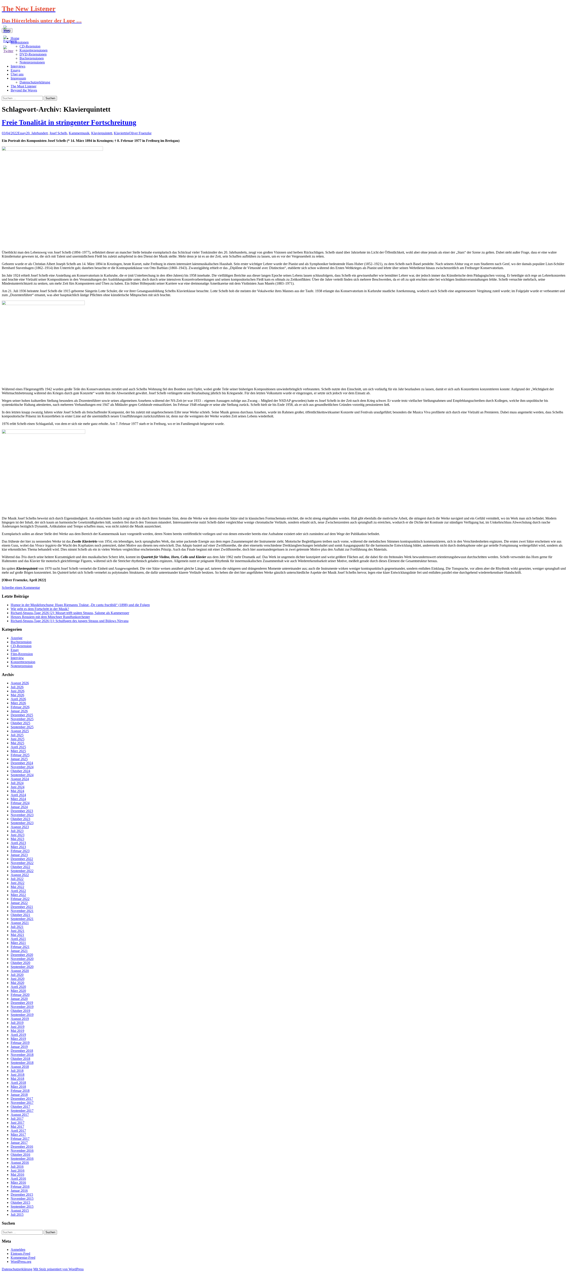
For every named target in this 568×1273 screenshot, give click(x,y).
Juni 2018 (17, 1075)
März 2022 (18, 895)
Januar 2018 (19, 1095)
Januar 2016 (19, 1190)
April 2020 (18, 987)
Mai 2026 (17, 695)
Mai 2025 (17, 743)
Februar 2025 (20, 755)
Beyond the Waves (24, 90)
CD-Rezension (21, 646)
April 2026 (18, 699)
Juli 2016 (17, 1166)
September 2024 (22, 775)
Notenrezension (22, 666)
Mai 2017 (17, 1126)
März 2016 (18, 1182)
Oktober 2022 (20, 867)
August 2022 (20, 875)
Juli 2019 (17, 1023)
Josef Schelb (58, 133)
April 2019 (18, 1035)
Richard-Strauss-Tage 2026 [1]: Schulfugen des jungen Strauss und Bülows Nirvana (69, 621)
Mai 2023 (17, 839)
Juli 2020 (17, 975)
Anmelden (18, 1249)
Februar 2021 (20, 947)
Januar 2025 (19, 759)
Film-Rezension (22, 654)
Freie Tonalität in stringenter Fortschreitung (69, 122)
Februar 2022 (20, 899)
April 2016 (18, 1178)
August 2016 (20, 1162)
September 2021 (22, 919)
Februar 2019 (20, 1043)
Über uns (17, 74)
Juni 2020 (17, 979)
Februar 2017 (20, 1138)
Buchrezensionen (32, 58)
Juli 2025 (17, 735)
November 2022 (22, 863)
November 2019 (22, 1007)
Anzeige (16, 638)
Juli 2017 (17, 1118)
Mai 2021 (17, 935)
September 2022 (22, 871)
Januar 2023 (19, 855)
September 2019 (22, 1015)
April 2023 (18, 843)
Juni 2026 (17, 691)
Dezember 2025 (22, 715)
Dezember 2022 (22, 859)
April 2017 (18, 1130)
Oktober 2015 (20, 1202)
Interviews (18, 66)
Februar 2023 (20, 851)
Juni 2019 (17, 1027)
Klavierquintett (101, 133)
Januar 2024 (19, 807)
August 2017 (20, 1114)
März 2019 (18, 1039)
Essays (15, 70)
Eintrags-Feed (20, 1253)
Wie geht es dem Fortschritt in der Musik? (40, 609)
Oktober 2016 (20, 1154)
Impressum (18, 78)
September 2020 (22, 967)
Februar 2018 (20, 1091)
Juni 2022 (17, 883)
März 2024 (18, 799)
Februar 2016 (20, 1186)
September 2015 (22, 1206)
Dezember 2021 (22, 907)
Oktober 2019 (20, 1011)
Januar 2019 (19, 1047)
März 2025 (18, 751)
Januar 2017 (19, 1142)
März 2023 (18, 847)
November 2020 (22, 959)
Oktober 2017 (20, 1106)
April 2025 (18, 747)
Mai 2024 (17, 791)
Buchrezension (21, 642)
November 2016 (22, 1150)
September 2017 (22, 1110)
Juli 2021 (17, 927)
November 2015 (22, 1198)
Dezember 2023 (22, 811)
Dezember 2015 (22, 1194)
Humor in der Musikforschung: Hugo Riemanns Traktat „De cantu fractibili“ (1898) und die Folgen (80, 605)
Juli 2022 (17, 879)
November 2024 (22, 767)
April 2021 (18, 939)
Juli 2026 (17, 687)
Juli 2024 (17, 783)
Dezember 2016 (22, 1146)
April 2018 (18, 1083)
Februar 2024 (20, 803)
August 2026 (20, 683)
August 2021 (20, 923)
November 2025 (22, 719)
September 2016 (22, 1158)
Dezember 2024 (22, 763)
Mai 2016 (17, 1174)
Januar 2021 (19, 951)
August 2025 (20, 731)
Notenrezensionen (32, 62)
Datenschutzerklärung (35, 82)
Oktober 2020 (20, 963)
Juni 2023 (17, 835)
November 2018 (22, 1055)
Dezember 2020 (22, 955)
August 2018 (20, 1067)
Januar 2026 (19, 711)
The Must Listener (23, 86)
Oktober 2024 (20, 771)
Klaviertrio (121, 133)
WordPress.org (21, 1261)
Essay (22, 133)
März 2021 (18, 943)
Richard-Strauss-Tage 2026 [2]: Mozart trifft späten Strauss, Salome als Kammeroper (70, 613)
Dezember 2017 (22, 1098)
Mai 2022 (17, 887)
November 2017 (22, 1102)
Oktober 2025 (20, 723)
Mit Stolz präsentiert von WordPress (58, 1269)
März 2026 (18, 703)
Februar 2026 (20, 707)
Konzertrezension (23, 662)
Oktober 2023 (20, 819)
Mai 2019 (17, 1031)
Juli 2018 (17, 1071)
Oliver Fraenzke (140, 133)
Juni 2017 (17, 1122)
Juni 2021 (17, 931)
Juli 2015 (17, 1214)
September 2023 (22, 823)
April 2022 (18, 891)
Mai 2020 (17, 983)
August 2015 (20, 1210)
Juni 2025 (17, 739)
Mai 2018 (17, 1079)
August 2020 (20, 971)
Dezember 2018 (22, 1051)
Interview (17, 658)
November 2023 (22, 815)
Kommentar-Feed (23, 1257)
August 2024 (20, 779)
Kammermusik (79, 133)
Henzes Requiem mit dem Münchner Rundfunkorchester (50, 617)
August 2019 (20, 1019)
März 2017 (18, 1134)
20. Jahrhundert (37, 133)
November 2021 (22, 911)
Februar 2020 (20, 995)
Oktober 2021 (20, 915)
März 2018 (18, 1087)
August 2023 (20, 827)
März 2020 (18, 991)
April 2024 (18, 795)
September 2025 (22, 727)
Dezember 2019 (22, 1003)
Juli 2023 (17, 831)
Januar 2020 (19, 999)
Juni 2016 (17, 1170)
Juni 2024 (17, 787)
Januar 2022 (19, 903)
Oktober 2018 (20, 1059)
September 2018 (22, 1063)
